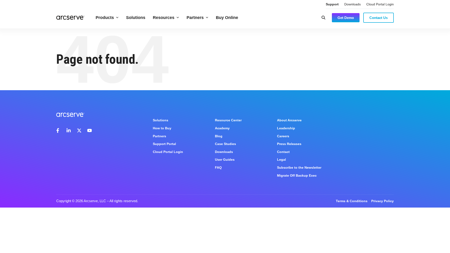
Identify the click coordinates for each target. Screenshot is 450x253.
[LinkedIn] (69, 130)
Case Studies (225, 144)
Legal (281, 159)
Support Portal (164, 144)
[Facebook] (58, 130)
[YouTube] (89, 130)
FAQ (218, 167)
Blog (218, 136)
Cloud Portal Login (380, 4)
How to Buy (162, 128)
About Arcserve (289, 120)
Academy (222, 128)
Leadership (286, 128)
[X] (79, 130)
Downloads (352, 4)
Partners (195, 17)
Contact (283, 152)
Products (105, 17)
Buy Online (227, 17)
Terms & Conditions (352, 201)
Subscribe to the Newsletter (299, 167)
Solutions (135, 17)
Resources (163, 17)
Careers (283, 136)
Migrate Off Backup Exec (297, 175)
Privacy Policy (382, 201)
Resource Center (228, 120)
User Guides (225, 159)
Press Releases (289, 144)
